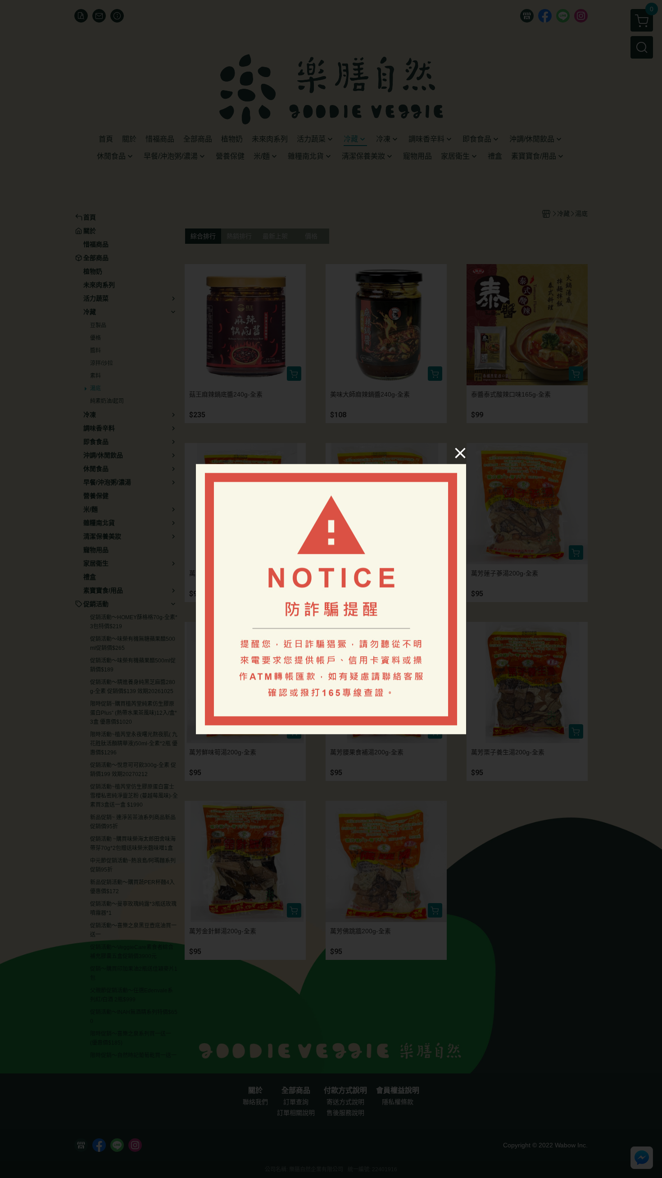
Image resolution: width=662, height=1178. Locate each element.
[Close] (460, 453)
